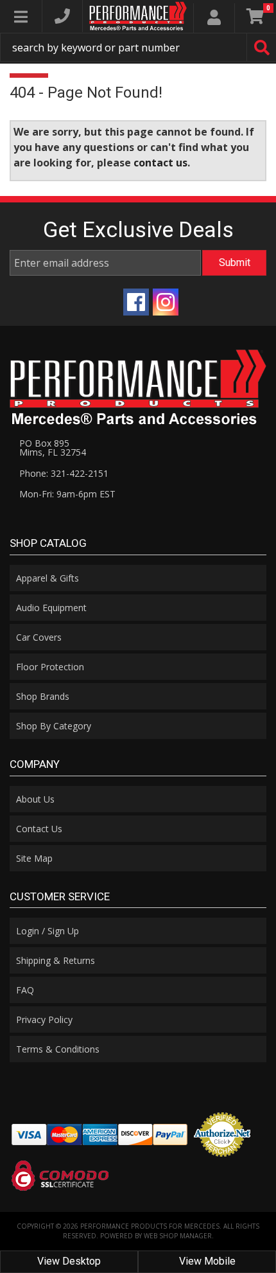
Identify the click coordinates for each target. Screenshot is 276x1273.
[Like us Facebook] (136, 302)
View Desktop (69, 1261)
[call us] (62, 16)
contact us (160, 163)
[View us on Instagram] (165, 302)
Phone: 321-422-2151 (63, 473)
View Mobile (207, 1261)
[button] (138, 47)
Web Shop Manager (178, 1235)
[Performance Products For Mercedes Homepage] (138, 16)
